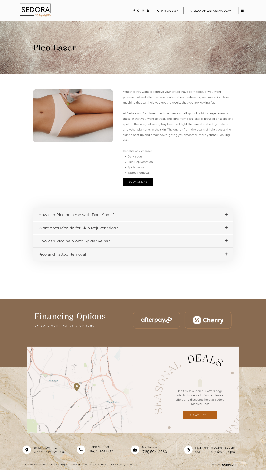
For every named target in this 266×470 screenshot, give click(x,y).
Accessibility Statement (94, 464)
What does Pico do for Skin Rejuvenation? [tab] (78, 228)
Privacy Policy (117, 464)
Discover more (200, 414)
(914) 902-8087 (169, 10)
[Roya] (228, 464)
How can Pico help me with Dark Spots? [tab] (76, 214)
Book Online (138, 181)
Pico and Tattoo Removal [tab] (62, 254)
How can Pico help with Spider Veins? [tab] (74, 241)
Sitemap (132, 464)
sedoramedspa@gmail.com (212, 10)
